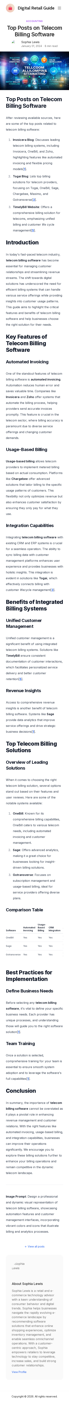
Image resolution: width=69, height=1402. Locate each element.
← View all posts (35, 1246)
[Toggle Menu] (59, 8)
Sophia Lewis (30, 42)
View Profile (19, 1372)
